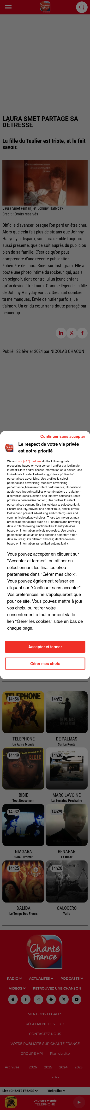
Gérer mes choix (45, 663)
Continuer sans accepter (62, 436)
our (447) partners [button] (30, 461)
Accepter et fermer (45, 646)
